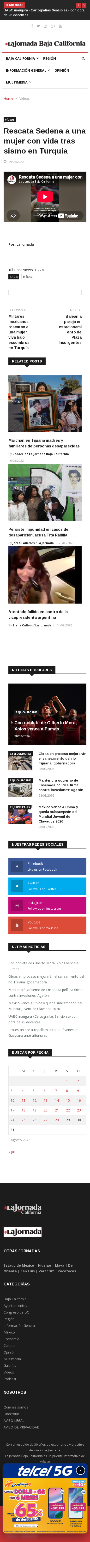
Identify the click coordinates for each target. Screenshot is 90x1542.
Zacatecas (67, 1271)
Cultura (9, 1345)
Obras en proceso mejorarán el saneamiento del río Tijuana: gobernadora (62, 758)
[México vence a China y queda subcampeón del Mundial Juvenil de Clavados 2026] (21, 815)
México (28, 277)
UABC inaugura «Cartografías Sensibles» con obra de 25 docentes (43, 1019)
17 (12, 1110)
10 (12, 1100)
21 (57, 1110)
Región (49, 58)
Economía (11, 1339)
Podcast (10, 1379)
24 (12, 1120)
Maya (59, 1265)
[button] (78, 5)
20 (46, 1110)
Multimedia (17, 82)
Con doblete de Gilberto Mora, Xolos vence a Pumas (43, 966)
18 (23, 1110)
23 (79, 1110)
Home (8, 98)
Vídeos (24, 98)
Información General (26, 70)
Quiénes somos (16, 1407)
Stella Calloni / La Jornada (32, 625)
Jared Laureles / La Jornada (33, 543)
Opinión (61, 70)
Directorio (11, 1414)
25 (23, 1120)
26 (34, 1120)
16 (79, 1100)
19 (34, 1110)
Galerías (10, 1365)
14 (57, 1100)
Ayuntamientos (15, 1305)
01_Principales (20, 807)
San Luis (28, 1271)
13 (46, 1100)
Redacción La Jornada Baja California (40, 454)
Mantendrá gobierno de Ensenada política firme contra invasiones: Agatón (61, 785)
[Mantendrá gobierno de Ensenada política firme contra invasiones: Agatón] (21, 788)
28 (57, 1120)
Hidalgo (44, 1265)
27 (46, 1120)
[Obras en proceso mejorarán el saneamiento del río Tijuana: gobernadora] (21, 761)
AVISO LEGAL (14, 1420)
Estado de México (19, 1265)
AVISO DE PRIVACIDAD (22, 1427)
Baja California (20, 58)
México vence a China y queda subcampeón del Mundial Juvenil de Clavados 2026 (45, 1006)
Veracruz (46, 1271)
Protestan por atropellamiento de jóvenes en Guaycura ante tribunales (43, 1032)
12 (34, 1100)
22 (68, 1110)
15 (68, 1100)
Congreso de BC (16, 1312)
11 (23, 1100)
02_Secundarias (20, 753)
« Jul (11, 1152)
